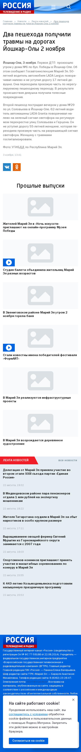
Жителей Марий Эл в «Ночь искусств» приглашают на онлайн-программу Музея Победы (34, 227)
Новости (21, 21)
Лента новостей (39, 21)
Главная (7, 21)
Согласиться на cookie (28, 741)
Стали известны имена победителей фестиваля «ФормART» (40, 357)
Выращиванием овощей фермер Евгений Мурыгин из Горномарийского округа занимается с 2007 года (34, 540)
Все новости (67, 460)
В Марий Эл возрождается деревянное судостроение (33, 442)
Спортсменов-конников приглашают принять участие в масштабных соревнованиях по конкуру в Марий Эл (37, 564)
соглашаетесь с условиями (28, 714)
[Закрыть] (73, 699)
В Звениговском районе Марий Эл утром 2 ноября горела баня (35, 314)
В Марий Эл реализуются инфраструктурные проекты (37, 400)
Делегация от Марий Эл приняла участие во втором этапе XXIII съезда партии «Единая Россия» (37, 474)
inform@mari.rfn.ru (37, 682)
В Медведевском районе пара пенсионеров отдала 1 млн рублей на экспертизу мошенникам (36, 497)
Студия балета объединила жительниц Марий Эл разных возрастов (38, 272)
